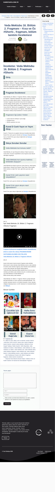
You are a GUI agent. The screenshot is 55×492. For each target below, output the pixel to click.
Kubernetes (8, 428)
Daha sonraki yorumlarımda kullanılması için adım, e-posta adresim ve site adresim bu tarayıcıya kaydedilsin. (19, 398)
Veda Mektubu (18, 348)
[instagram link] (51, 431)
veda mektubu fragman (9, 351)
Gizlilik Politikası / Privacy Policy (44, 453)
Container (15, 429)
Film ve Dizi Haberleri (15, 15)
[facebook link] (52, 433)
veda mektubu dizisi (30, 349)
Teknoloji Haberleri (13, 426)
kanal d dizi (21, 342)
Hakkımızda (48, 451)
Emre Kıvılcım (13, 342)
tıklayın (8, 285)
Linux (20, 429)
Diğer (47, 6)
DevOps (18, 428)
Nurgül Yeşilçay (7, 346)
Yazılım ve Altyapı (11, 6)
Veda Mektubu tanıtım (14, 353)
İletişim (6, 438)
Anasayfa (4, 15)
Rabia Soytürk (16, 346)
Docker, (14, 428)
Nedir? (29, 6)
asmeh (28, 340)
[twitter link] (49, 433)
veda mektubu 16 (27, 348)
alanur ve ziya (9, 340)
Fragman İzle (24, 15)
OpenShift (10, 429)
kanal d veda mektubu (18, 344)
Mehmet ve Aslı (29, 344)
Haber (21, 6)
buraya (25, 135)
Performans (38, 6)
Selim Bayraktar (25, 346)
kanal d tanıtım (7, 344)
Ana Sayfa (40, 451)
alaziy (15, 340)
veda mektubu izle (21, 351)
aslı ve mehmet (21, 340)
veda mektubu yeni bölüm (27, 353)
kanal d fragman (28, 342)
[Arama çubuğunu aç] (50, 11)
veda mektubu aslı (19, 349)
